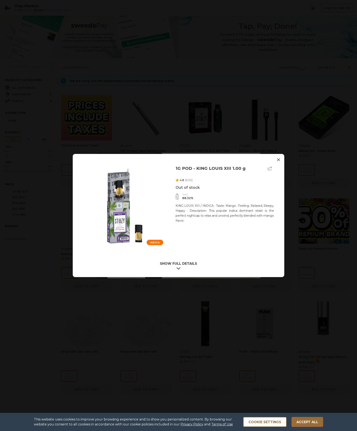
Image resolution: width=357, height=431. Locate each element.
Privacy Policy (192, 424)
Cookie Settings (265, 422)
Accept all (307, 422)
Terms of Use (222, 424)
